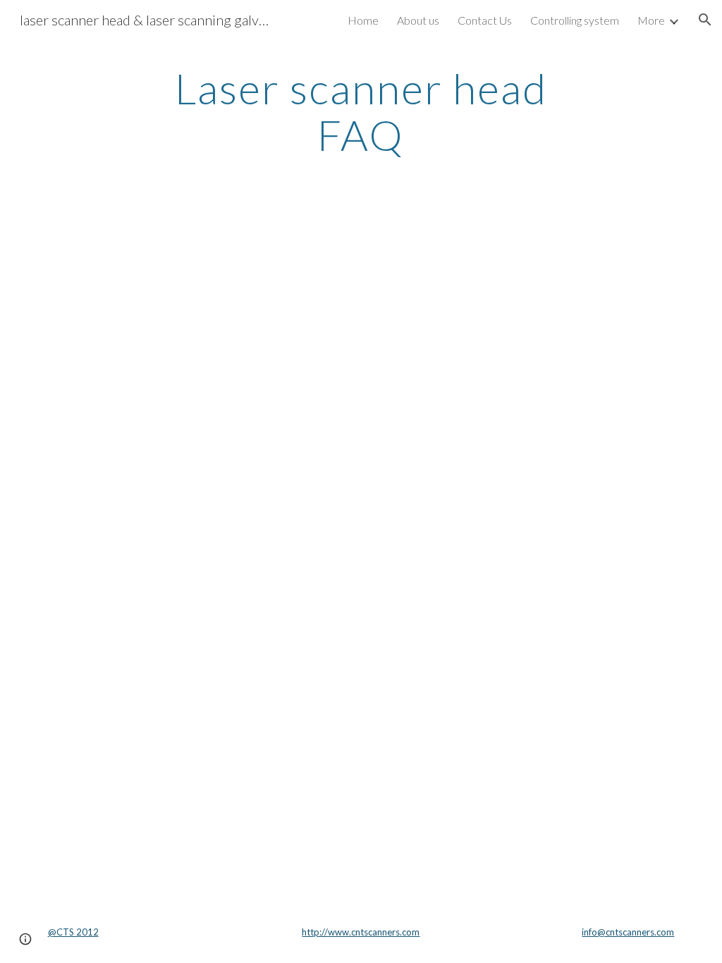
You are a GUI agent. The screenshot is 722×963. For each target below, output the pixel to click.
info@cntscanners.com (628, 932)
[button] (705, 20)
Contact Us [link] (485, 20)
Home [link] (363, 20)
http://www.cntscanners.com (361, 932)
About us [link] (418, 20)
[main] (360, 111)
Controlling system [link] (574, 20)
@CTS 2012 (73, 932)
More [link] (651, 20)
